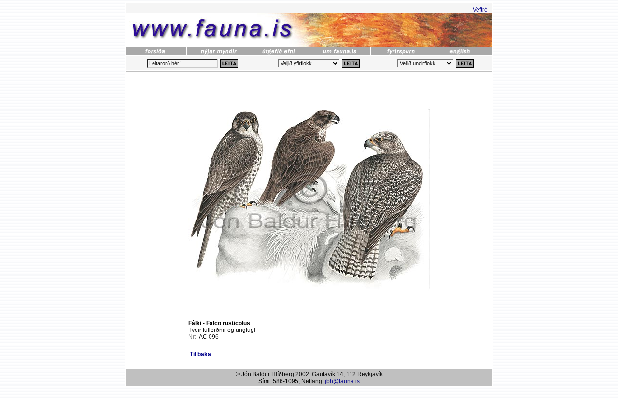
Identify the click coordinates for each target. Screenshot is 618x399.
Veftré (480, 9)
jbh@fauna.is (342, 381)
